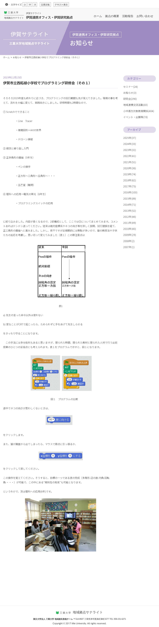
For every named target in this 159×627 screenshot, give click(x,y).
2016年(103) (130, 192)
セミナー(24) (130, 86)
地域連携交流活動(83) (135, 105)
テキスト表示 (61, 5)
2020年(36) (129, 168)
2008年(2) (129, 241)
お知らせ (17, 57)
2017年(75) (129, 186)
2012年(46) (129, 217)
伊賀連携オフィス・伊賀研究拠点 (49, 17)
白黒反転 (45, 5)
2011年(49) (129, 223)
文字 (16, 5)
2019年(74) (129, 174)
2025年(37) (129, 138)
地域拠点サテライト (14, 18)
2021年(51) (129, 162)
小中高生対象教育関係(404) (138, 111)
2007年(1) (129, 247)
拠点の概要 (112, 16)
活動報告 (127, 16)
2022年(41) (129, 156)
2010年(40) (129, 229)
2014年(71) (129, 204)
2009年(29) (129, 235)
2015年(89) (129, 198)
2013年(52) (129, 210)
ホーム (98, 16)
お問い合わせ (144, 16)
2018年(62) (129, 180)
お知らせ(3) (129, 93)
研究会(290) (130, 99)
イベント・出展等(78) (135, 117)
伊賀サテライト (33, 13)
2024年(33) (129, 144)
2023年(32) (129, 150)
